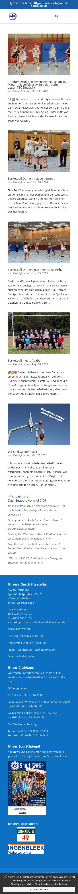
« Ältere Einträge (18, 496)
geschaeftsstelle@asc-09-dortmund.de (42, 622)
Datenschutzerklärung (46, 873)
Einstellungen (39, 889)
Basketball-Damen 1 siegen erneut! (31, 179)
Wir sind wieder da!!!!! (22, 452)
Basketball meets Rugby (24, 361)
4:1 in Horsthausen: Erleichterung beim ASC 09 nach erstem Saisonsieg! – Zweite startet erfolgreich (36, 510)
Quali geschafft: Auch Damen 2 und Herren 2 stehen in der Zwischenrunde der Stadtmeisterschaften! (35, 524)
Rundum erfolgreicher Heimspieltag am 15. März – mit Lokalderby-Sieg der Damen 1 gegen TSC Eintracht (37, 84)
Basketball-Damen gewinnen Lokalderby (35, 270)
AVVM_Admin (21, 91)
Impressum (21, 873)
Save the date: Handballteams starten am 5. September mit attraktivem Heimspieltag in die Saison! (36, 548)
